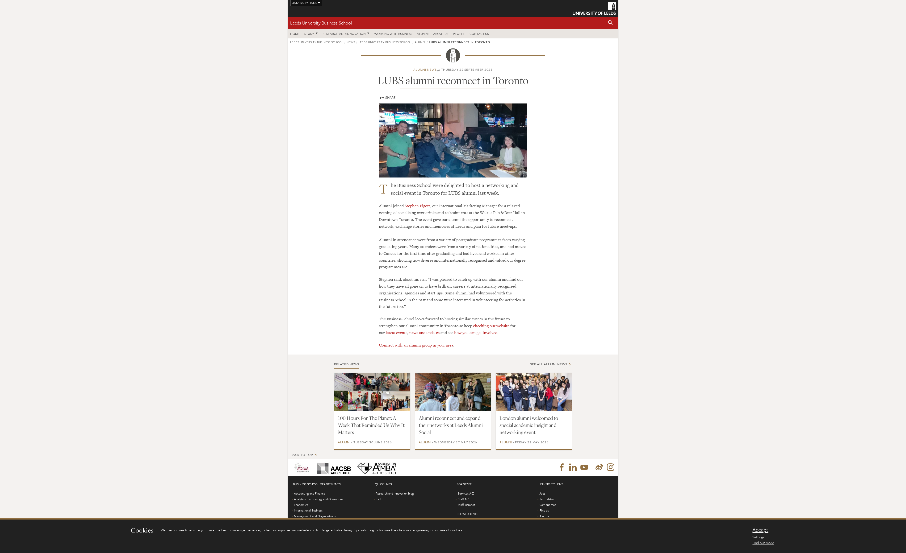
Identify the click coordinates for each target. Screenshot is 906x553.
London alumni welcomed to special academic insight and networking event (528, 425)
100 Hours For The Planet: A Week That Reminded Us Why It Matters (371, 425)
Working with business (393, 33)
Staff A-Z (463, 499)
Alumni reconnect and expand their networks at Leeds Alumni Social (451, 425)
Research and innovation (344, 33)
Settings (758, 537)
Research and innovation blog (395, 493)
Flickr (379, 499)
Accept (760, 530)
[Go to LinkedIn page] (573, 467)
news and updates (424, 332)
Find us (544, 510)
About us (440, 33)
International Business (308, 510)
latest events (396, 332)
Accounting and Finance (309, 493)
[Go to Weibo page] (599, 467)
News (351, 42)
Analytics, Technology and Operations (318, 499)
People (459, 33)
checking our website (491, 326)
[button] (610, 23)
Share (390, 97)
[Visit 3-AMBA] (375, 467)
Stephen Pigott (417, 206)
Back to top (302, 454)
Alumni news (424, 69)
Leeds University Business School (321, 23)
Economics (301, 504)
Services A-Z (466, 493)
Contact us (479, 33)
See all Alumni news (548, 364)
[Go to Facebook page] (561, 467)
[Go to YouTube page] (584, 467)
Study (309, 33)
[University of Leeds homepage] (594, 8)
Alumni (422, 33)
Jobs (542, 493)
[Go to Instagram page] (610, 467)
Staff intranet (466, 504)
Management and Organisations (315, 516)
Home (295, 33)
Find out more (763, 542)
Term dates (546, 499)
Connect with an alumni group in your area (416, 345)
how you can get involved (475, 332)
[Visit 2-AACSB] (333, 467)
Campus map (548, 504)
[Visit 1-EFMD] (302, 467)
